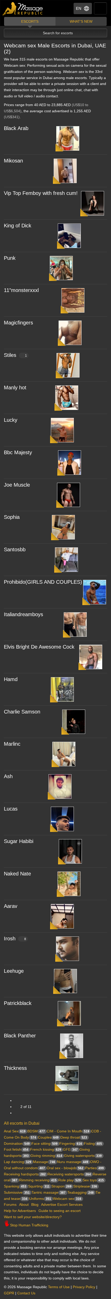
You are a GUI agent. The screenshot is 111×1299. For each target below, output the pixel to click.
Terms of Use (59, 1287)
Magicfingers (18, 322)
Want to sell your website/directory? (33, 1217)
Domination (17, 1143)
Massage (44, 1162)
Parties (94, 1168)
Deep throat (73, 1137)
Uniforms (40, 1199)
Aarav (10, 906)
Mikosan (13, 161)
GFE (70, 1149)
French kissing (45, 1149)
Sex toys (93, 1180)
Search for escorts (58, 33)
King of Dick (17, 225)
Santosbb (15, 549)
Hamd (11, 679)
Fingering (70, 1143)
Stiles (15, 355)
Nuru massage (72, 1162)
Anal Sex (15, 1131)
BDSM (36, 1131)
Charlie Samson (22, 712)
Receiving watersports (69, 1174)
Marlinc (12, 744)
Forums (10, 1204)
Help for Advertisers (20, 1211)
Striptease (85, 1186)
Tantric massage (48, 1192)
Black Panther (20, 1035)
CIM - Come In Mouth (68, 1131)
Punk (9, 258)
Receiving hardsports (25, 1174)
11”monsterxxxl (21, 290)
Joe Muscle (17, 485)
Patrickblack (17, 1003)
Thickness (15, 1068)
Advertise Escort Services (62, 1204)
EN (78, 8)
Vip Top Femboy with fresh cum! (41, 193)
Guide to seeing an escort (59, 1211)
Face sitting (44, 1143)
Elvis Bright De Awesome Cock (39, 647)
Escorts (29, 21)
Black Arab (16, 128)
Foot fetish (16, 1149)
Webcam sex (67, 1199)
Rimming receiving (38, 1180)
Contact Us (26, 1293)
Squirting (39, 1186)
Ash (8, 776)
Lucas (11, 809)
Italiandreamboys (23, 614)
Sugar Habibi (18, 841)
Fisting (93, 1143)
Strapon (61, 1186)
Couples (48, 1137)
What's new (81, 21)
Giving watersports (83, 1156)
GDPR (9, 1293)
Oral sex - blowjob (65, 1168)
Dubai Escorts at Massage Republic (23, 9)
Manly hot (15, 387)
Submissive (17, 1192)
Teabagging (80, 1192)
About (24, 1204)
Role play (69, 1180)
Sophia (12, 517)
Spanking (15, 1186)
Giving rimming (46, 1156)
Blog (34, 1204)
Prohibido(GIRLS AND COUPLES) (43, 582)
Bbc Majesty (18, 452)
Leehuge (14, 971)
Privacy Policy (84, 1287)
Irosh (15, 938)
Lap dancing (17, 1162)
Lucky (10, 420)
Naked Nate (17, 873)
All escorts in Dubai (21, 1123)
